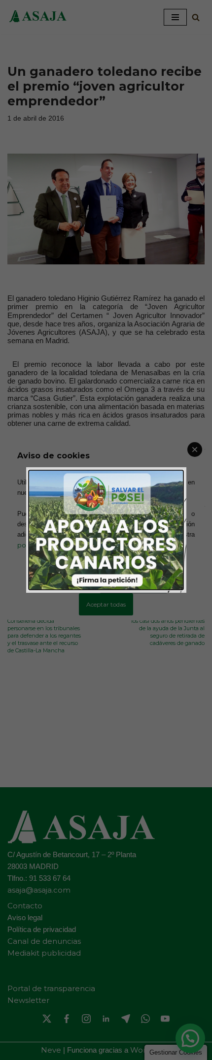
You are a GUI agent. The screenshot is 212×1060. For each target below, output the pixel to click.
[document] (106, 530)
